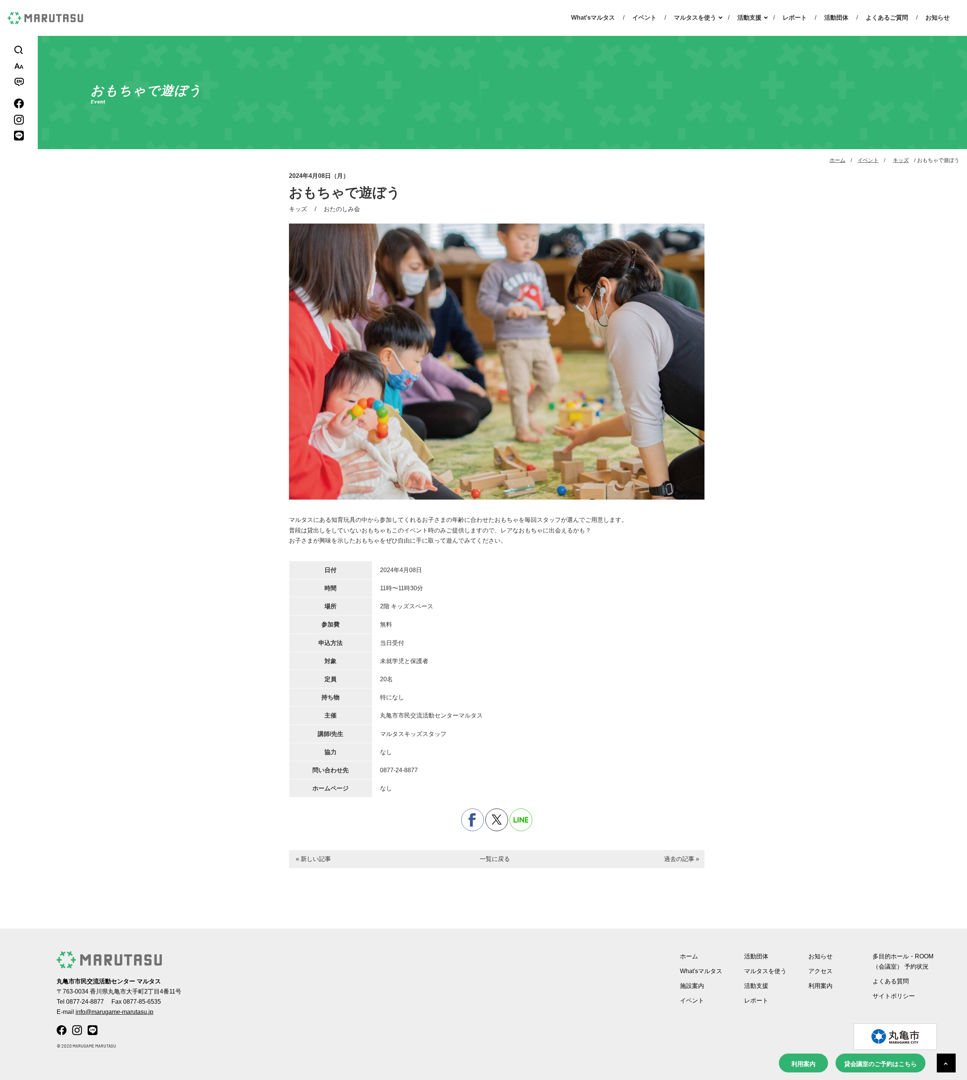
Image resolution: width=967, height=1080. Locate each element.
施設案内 (692, 986)
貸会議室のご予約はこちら (880, 1064)
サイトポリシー (894, 996)
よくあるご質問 (887, 17)
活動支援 (749, 17)
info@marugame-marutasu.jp (114, 1012)
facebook (472, 819)
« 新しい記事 (313, 859)
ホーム (837, 160)
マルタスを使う (695, 17)
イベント (644, 17)
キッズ (901, 160)
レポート (795, 17)
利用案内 (803, 1064)
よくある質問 (891, 981)
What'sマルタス (593, 17)
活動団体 (836, 17)
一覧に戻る (495, 859)
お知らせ (937, 17)
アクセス (820, 971)
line (521, 819)
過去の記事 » (681, 859)
